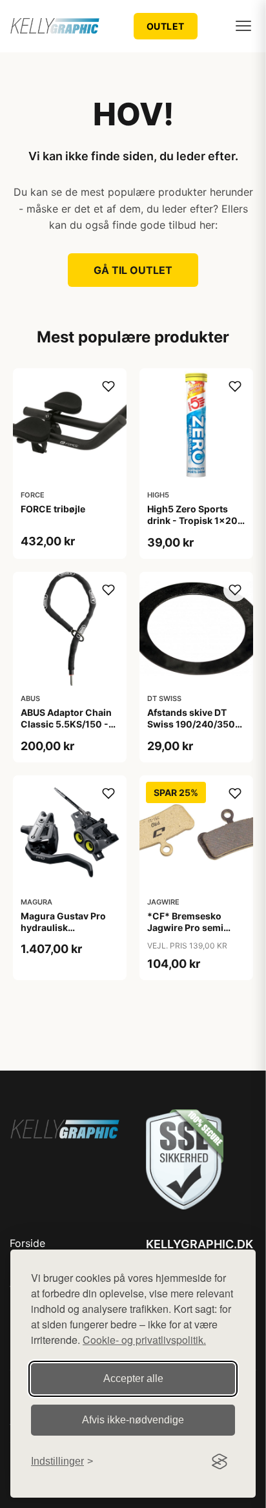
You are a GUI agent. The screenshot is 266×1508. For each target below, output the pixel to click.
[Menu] (243, 26)
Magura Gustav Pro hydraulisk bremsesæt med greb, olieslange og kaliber (69, 933)
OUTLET (166, 26)
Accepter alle (133, 1378)
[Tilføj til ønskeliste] (108, 386)
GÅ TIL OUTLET (133, 270)
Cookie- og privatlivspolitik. (144, 1339)
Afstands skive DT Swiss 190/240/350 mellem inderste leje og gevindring (191, 730)
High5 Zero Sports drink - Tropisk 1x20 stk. (192, 520)
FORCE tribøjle (53, 508)
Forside (27, 1243)
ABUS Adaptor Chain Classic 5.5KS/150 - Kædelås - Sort (66, 724)
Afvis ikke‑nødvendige (133, 1419)
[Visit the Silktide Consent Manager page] (219, 1461)
